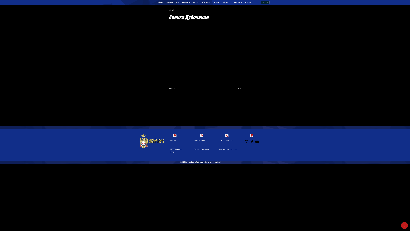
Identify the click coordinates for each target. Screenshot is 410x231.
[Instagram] (247, 142)
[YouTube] (257, 142)
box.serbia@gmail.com (228, 149)
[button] (169, 2)
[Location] (174, 135)
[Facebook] (252, 142)
